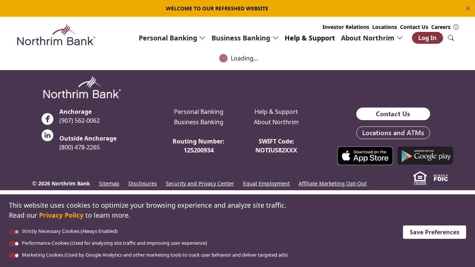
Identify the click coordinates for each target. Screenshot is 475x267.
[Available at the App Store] (365, 155)
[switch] (14, 243)
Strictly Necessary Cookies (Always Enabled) (70, 231)
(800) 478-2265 (79, 147)
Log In (427, 38)
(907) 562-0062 (79, 120)
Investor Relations (345, 26)
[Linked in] (47, 137)
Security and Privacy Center (200, 183)
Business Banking (198, 122)
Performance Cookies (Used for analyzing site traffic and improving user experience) (114, 243)
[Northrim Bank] (56, 34)
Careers (441, 26)
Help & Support (310, 37)
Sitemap (109, 183)
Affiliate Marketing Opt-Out (333, 183)
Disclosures (142, 183)
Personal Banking (198, 112)
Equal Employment (266, 183)
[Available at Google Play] (425, 155)
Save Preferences (434, 232)
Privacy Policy (61, 215)
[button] (466, 8)
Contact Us (414, 26)
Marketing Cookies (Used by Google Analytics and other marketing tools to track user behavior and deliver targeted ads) (155, 254)
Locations (384, 26)
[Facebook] (47, 121)
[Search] (451, 38)
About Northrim (276, 122)
